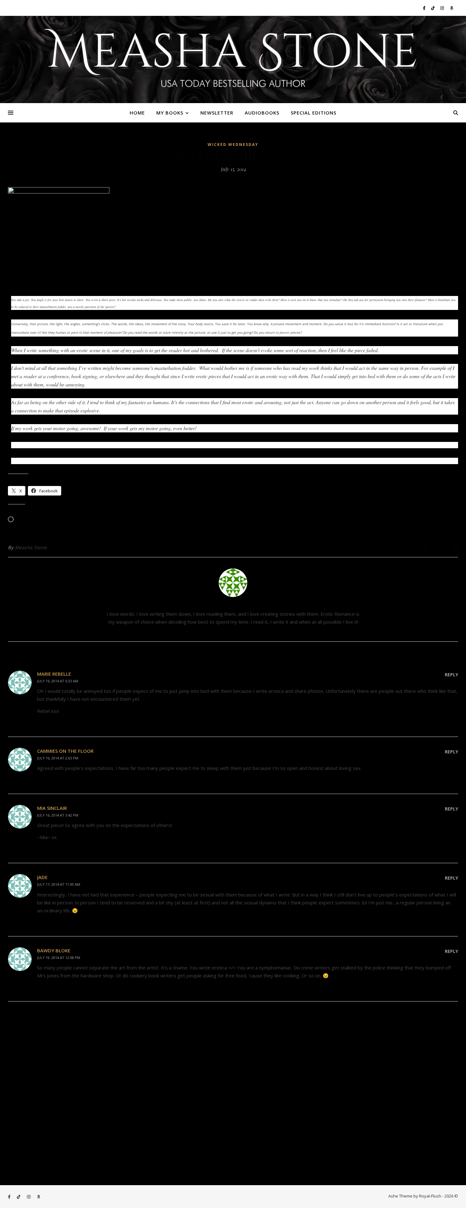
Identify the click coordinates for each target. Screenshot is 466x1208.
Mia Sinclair (52, 808)
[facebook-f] (424, 8)
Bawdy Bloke (53, 950)
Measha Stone (31, 547)
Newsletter (216, 112)
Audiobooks (262, 112)
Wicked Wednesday (233, 144)
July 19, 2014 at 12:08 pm (58, 957)
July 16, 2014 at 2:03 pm (57, 758)
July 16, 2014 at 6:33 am (57, 681)
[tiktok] (433, 8)
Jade (42, 877)
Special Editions (313, 112)
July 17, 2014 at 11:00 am (58, 884)
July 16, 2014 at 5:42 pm (57, 815)
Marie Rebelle (54, 674)
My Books (169, 112)
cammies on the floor (65, 751)
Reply (451, 675)
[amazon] (451, 8)
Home (137, 112)
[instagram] (442, 8)
